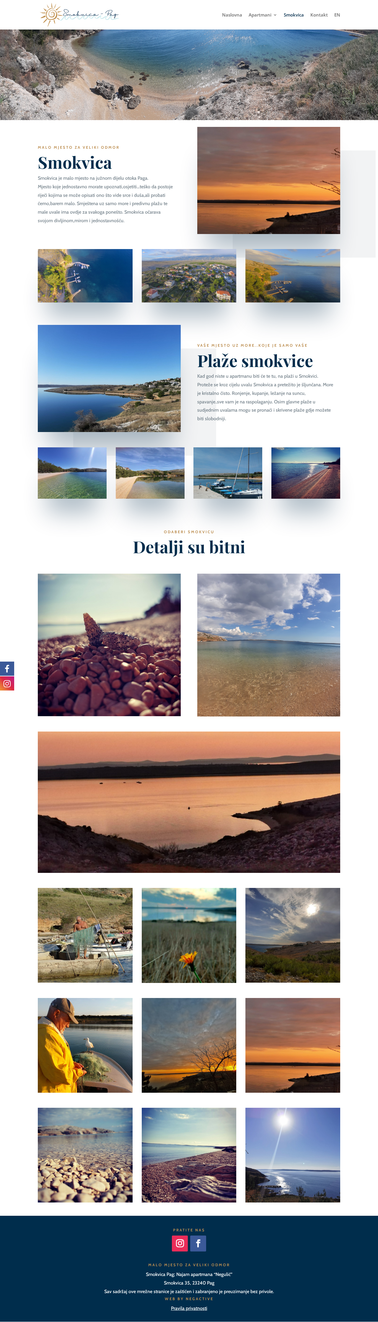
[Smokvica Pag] (189, 871)
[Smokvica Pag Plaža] (268, 232)
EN (337, 15)
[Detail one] (85, 981)
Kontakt (319, 15)
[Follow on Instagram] (180, 1243)
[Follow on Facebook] (198, 1243)
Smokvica (294, 15)
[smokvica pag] (85, 1091)
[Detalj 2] (189, 981)
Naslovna (232, 15)
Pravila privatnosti (189, 1308)
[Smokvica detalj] (109, 714)
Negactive (200, 1298)
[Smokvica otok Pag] (85, 301)
